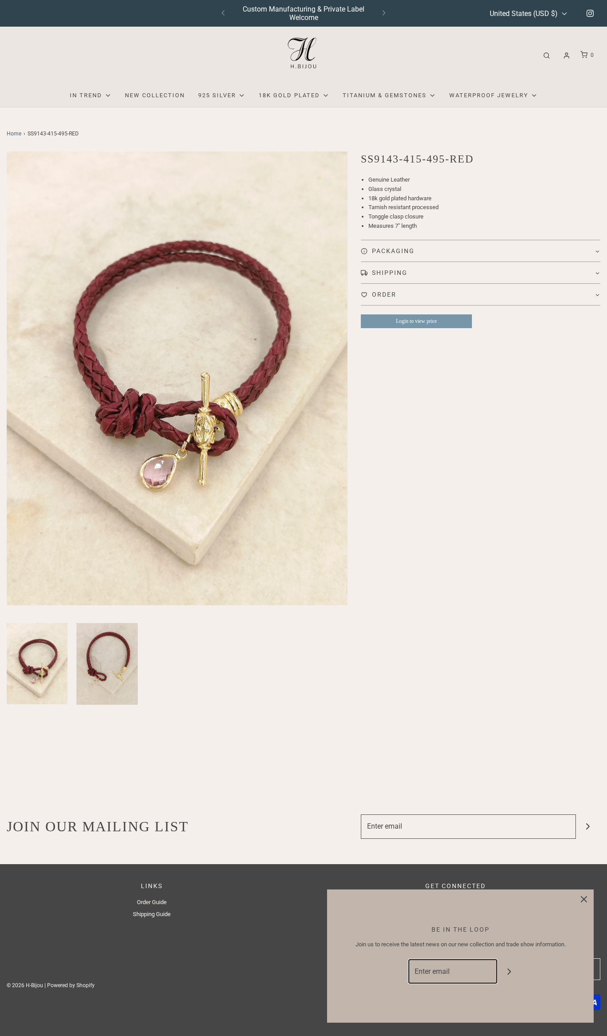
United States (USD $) (524, 13)
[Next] (384, 13)
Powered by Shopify (71, 985)
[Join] (588, 826)
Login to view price (416, 321)
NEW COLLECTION (155, 95)
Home (14, 134)
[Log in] (566, 55)
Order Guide (152, 902)
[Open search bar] (547, 55)
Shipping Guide (152, 914)
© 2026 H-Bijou (25, 985)
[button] (37, 663)
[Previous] (223, 13)
